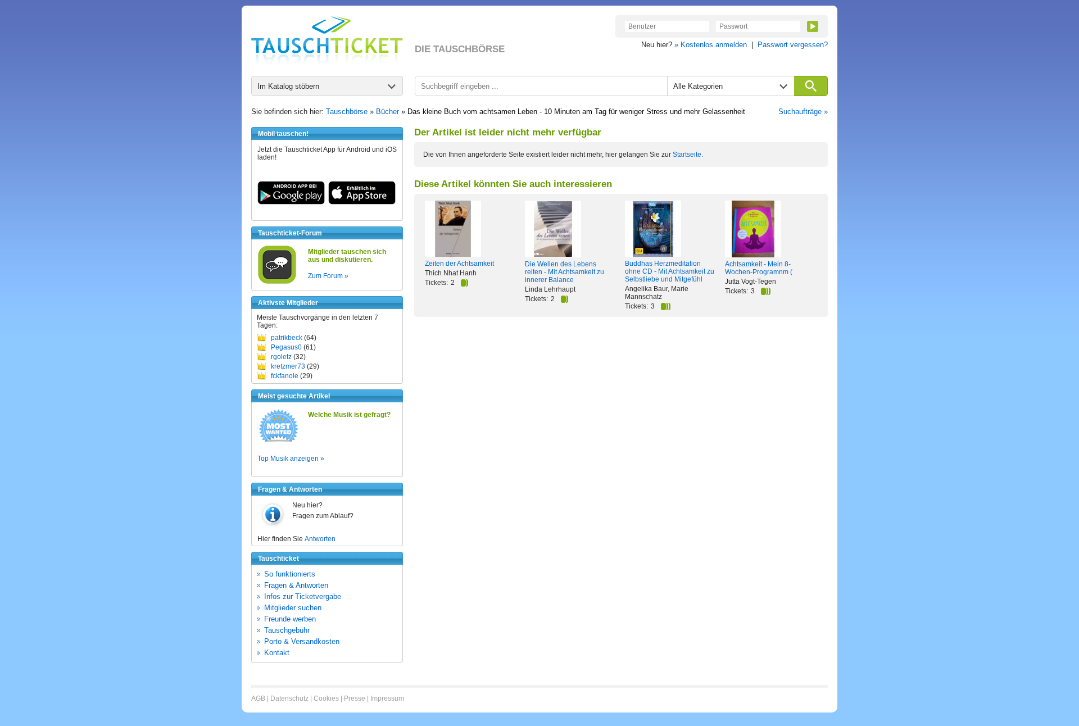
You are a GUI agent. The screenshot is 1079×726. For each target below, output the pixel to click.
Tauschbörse (347, 111)
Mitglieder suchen (292, 608)
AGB (258, 698)
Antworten (320, 539)
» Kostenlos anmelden (710, 44)
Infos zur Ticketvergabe (302, 596)
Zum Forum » (328, 276)
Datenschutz (289, 698)
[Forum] (277, 282)
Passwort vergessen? (793, 44)
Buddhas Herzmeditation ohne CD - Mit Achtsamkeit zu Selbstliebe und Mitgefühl (669, 271)
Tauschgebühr (287, 630)
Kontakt (276, 652)
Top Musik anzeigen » (290, 458)
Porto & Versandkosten (301, 641)
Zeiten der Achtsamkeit (459, 263)
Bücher (387, 111)
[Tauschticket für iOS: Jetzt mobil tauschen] (362, 202)
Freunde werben (290, 619)
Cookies (326, 698)
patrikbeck (286, 338)
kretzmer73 (288, 366)
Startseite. (688, 154)
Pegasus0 (286, 347)
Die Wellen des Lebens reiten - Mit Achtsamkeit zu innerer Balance (564, 272)
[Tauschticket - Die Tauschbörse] (327, 40)
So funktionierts (289, 574)
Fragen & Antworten (296, 585)
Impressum (387, 698)
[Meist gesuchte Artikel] (278, 441)
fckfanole (284, 376)
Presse (354, 698)
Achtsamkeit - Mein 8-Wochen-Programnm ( (758, 268)
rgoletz (281, 357)
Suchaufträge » (803, 111)
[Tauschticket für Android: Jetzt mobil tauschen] (291, 202)
